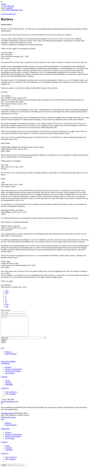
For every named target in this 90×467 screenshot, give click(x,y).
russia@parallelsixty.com (14, 10)
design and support (9, 417)
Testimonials (5, 363)
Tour (2, 348)
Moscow (8, 352)
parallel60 (9, 8)
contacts (3, 4)
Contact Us (5, 388)
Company (4, 377)
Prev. (7, 293)
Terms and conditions (8, 361)
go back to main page (8, 14)
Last (6, 306)
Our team (8, 382)
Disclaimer (9, 384)
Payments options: (7, 413)
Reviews (8, 367)
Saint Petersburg (11, 354)
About (7, 380)
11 (6, 303)
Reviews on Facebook (13, 371)
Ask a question (10, 394)
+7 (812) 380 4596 (7, 6)
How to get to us (11, 392)
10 (6, 301)
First (6, 291)
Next (7, 304)
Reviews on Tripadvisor (13, 369)
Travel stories (9, 373)
